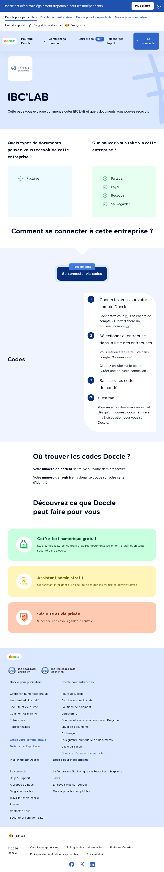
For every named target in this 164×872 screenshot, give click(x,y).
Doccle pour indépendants (93, 17)
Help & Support (20, 778)
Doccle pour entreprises (56, 17)
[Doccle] (9, 41)
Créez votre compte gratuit (28, 740)
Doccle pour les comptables (72, 791)
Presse (14, 804)
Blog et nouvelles (21, 791)
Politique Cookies (121, 847)
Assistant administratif (24, 700)
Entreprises (17, 720)
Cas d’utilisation (72, 746)
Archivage (68, 733)
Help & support (15, 25)
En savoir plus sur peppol (70, 784)
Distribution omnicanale (77, 700)
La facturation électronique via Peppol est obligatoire (88, 771)
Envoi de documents (75, 727)
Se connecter (19, 771)
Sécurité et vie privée (24, 707)
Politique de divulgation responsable (54, 854)
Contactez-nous (20, 811)
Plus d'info (142, 5)
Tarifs (56, 778)
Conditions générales (44, 847)
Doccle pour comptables (131, 17)
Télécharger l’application (26, 746)
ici (126, 315)
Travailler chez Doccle (24, 798)
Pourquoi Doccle (72, 694)
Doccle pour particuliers (21, 17)
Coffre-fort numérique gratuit (29, 694)
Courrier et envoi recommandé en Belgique (90, 720)
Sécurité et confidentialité (26, 817)
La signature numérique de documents (87, 740)
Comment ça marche (23, 713)
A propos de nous (22, 784)
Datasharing (69, 713)
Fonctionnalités (20, 727)
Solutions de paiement (76, 707)
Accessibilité (95, 854)
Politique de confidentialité (84, 847)
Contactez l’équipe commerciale (83, 753)
